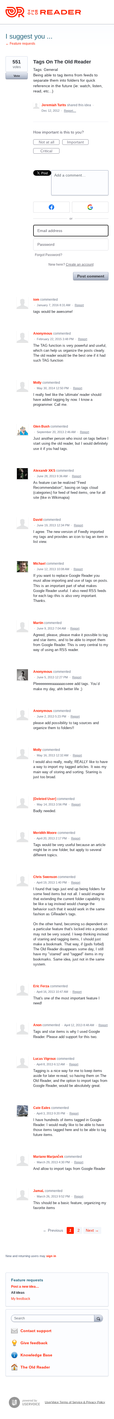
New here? (71, 264)
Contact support (35, 1331)
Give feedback (34, 1343)
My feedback (20, 1299)
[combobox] (54, 1318)
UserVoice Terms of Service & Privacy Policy (75, 1402)
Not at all (49, 142)
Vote (17, 76)
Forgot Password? (48, 255)
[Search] (98, 1318)
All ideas (18, 1293)
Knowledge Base (36, 1355)
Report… (70, 110)
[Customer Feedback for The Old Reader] (43, 12)
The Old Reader (35, 1367)
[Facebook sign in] (51, 207)
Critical (49, 151)
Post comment (90, 276)
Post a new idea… (25, 1287)
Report (79, 305)
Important (78, 142)
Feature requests (27, 1280)
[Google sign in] (90, 207)
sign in (51, 1256)
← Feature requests (20, 44)
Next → (92, 1230)
